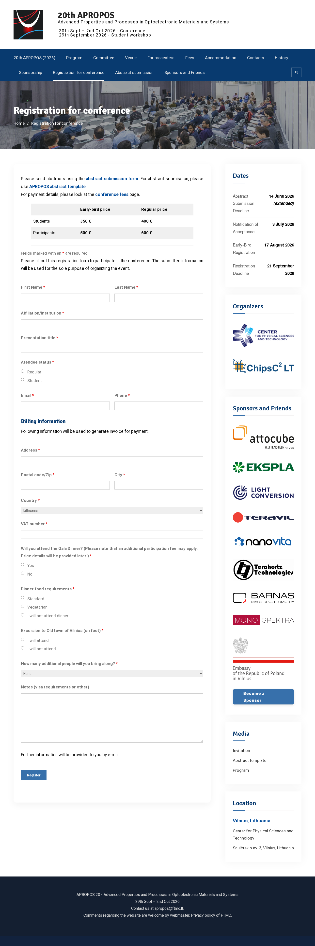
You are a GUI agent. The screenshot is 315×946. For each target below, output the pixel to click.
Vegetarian (37, 607)
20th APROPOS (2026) (34, 57)
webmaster (179, 915)
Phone (122, 395)
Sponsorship (30, 72)
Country (30, 500)
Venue (131, 57)
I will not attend (41, 648)
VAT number (34, 523)
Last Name (126, 287)
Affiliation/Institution (42, 313)
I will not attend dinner (47, 615)
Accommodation (220, 57)
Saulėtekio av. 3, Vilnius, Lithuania (263, 847)
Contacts (255, 57)
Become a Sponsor (254, 697)
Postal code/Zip (37, 474)
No (29, 574)
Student (34, 380)
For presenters (160, 57)
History (281, 57)
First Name (33, 287)
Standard (35, 598)
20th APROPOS (86, 15)
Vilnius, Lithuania (251, 820)
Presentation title (39, 337)
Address (30, 450)
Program (74, 57)
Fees (189, 57)
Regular (34, 371)
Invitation (241, 750)
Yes (30, 565)
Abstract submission (134, 72)
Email (27, 395)
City (119, 474)
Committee (103, 57)
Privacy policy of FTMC (211, 915)
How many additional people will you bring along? (69, 663)
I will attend (38, 640)
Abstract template (249, 760)
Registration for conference (78, 72)
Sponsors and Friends (184, 72)
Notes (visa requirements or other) (55, 686)
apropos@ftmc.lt (169, 908)
